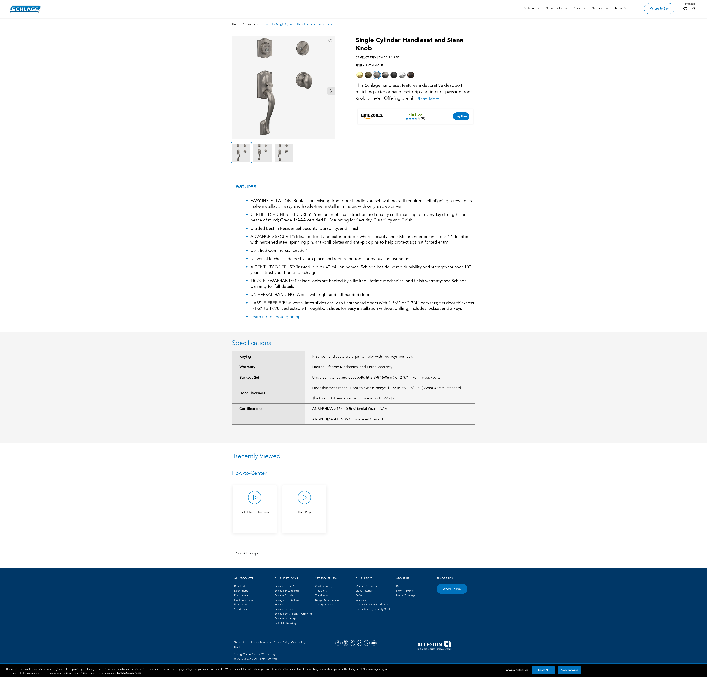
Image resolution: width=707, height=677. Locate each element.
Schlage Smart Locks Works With (294, 614)
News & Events (405, 591)
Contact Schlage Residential (372, 605)
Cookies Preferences (517, 670)
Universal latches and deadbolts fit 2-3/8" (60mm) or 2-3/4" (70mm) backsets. (376, 377)
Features (244, 186)
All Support (364, 578)
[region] (353, 670)
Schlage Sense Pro (285, 586)
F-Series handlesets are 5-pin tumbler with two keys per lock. (362, 356)
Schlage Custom (324, 605)
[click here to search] (694, 8)
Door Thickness (252, 393)
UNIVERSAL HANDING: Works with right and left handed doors (310, 295)
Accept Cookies (569, 670)
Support (597, 8)
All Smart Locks (286, 578)
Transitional (321, 595)
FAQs (359, 595)
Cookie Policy (282, 642)
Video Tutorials (364, 591)
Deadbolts (240, 586)
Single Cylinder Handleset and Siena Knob (409, 44)
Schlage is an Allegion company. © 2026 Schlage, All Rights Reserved (255, 656)
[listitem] (360, 75)
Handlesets (240, 605)
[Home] (25, 9)
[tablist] (283, 152)
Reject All (543, 670)
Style (577, 8)
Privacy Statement (261, 642)
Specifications (251, 343)
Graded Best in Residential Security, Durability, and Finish (304, 229)
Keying (245, 356)
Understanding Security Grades (374, 609)
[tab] (241, 152)
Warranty (247, 367)
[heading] (353, 473)
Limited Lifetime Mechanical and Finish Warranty (352, 367)
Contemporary (323, 586)
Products (528, 8)
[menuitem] (253, 586)
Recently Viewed (257, 456)
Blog (399, 586)
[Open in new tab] (434, 645)
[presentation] (254, 520)
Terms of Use (242, 642)
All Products (243, 578)
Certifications (250, 409)
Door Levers (241, 595)
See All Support (249, 553)
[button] (330, 40)
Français (690, 4)
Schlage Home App (286, 618)
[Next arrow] (331, 91)
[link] (685, 8)
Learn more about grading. (276, 316)
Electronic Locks (243, 600)
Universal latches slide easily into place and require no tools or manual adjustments (329, 259)
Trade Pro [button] (621, 8)
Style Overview (326, 578)
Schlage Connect (285, 609)
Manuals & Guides (366, 586)
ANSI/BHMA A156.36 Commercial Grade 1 (347, 419)
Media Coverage (405, 595)
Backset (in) (249, 377)
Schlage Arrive (283, 605)
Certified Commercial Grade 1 (279, 251)
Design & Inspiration (327, 600)
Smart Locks (554, 8)
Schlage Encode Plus (287, 591)
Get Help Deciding (286, 623)
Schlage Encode (284, 595)
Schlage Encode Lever (287, 600)
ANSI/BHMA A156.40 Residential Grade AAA (349, 409)
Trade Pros (445, 578)
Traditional (321, 591)
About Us (402, 578)
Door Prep (304, 512)
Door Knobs (241, 591)
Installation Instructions (255, 512)
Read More (428, 99)
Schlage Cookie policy (129, 673)
